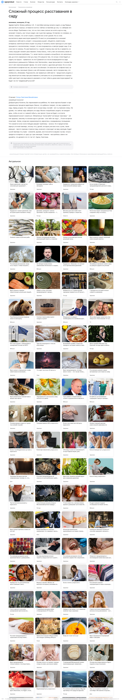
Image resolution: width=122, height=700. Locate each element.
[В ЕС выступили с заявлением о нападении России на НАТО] (21, 337)
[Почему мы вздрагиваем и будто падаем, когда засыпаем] (100, 656)
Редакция (56, 698)
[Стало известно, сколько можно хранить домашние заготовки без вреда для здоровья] (74, 497)
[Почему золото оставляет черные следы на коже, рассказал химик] (47, 656)
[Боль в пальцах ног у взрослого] (100, 444)
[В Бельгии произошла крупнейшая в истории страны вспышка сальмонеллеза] (74, 523)
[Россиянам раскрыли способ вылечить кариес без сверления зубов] (74, 550)
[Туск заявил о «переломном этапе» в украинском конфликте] (74, 391)
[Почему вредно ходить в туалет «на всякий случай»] (21, 417)
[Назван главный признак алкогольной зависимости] (100, 417)
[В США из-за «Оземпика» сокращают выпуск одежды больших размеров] (100, 391)
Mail (3, 698)
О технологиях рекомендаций (95, 698)
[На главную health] (9, 2)
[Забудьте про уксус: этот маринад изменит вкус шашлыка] (74, 603)
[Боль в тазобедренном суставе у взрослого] (21, 444)
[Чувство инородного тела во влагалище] (47, 337)
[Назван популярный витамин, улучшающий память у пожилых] (47, 231)
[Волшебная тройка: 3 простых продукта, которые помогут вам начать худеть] (74, 337)
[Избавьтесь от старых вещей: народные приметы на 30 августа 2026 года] (74, 284)
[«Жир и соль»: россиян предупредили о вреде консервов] (47, 284)
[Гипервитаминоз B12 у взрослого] (47, 417)
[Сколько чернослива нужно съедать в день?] (47, 311)
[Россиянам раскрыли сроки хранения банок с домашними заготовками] (21, 550)
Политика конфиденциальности (111, 698)
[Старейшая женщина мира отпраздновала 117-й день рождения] (47, 603)
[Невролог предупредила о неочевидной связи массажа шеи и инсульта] (100, 550)
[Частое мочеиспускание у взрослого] (21, 497)
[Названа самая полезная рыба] (21, 231)
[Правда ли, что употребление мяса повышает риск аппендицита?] (21, 577)
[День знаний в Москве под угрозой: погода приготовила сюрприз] (100, 337)
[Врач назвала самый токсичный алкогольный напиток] (100, 231)
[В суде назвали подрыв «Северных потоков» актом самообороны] (100, 497)
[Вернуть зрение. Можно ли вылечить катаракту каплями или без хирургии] (47, 577)
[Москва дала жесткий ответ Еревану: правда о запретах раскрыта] (74, 205)
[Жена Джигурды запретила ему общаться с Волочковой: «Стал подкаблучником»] (100, 311)
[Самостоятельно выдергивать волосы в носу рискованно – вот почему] (100, 603)
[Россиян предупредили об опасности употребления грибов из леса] (47, 470)
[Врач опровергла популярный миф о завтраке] (100, 630)
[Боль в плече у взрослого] (74, 577)
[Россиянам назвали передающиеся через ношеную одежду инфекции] (100, 577)
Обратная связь (83, 698)
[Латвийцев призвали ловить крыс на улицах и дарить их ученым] (100, 258)
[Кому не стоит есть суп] (74, 630)
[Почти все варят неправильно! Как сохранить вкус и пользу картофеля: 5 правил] (100, 205)
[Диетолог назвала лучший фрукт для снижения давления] (74, 470)
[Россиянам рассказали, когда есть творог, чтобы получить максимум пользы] (21, 258)
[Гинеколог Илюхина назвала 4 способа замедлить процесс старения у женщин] (100, 523)
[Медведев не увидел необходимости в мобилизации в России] (74, 311)
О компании (8, 698)
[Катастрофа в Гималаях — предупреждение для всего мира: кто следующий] (100, 178)
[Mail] (2, 2)
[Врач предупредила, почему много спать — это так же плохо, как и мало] (74, 364)
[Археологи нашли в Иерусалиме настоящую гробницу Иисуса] (47, 630)
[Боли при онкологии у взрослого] (47, 444)
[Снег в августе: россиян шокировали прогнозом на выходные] (21, 603)
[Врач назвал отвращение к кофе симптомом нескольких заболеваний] (21, 364)
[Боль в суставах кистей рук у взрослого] (74, 417)
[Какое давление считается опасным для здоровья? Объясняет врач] (21, 178)
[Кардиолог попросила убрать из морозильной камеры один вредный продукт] (74, 178)
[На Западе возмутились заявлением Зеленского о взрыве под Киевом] (47, 258)
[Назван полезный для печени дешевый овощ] (74, 231)
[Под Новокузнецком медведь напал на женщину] (21, 311)
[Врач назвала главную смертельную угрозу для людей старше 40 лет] (21, 284)
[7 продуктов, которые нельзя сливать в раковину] (100, 284)
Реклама (14, 698)
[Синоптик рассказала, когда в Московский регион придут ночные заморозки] (47, 497)
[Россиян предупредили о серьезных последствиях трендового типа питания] (21, 630)
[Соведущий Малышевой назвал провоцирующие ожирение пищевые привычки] (74, 656)
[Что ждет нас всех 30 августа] (47, 364)
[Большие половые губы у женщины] (47, 178)
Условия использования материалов (69, 698)
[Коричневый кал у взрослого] (47, 683)
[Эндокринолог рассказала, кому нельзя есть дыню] (47, 391)
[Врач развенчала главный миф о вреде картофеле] (21, 391)
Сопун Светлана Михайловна (27, 97)
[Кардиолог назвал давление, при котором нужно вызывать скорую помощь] (21, 205)
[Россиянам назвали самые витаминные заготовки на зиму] (100, 364)
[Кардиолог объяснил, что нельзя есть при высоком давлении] (74, 258)
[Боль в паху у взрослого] (100, 470)
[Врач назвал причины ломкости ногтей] (21, 523)
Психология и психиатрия (25, 7)
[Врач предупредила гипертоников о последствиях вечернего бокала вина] (21, 656)
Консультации (12, 7)
